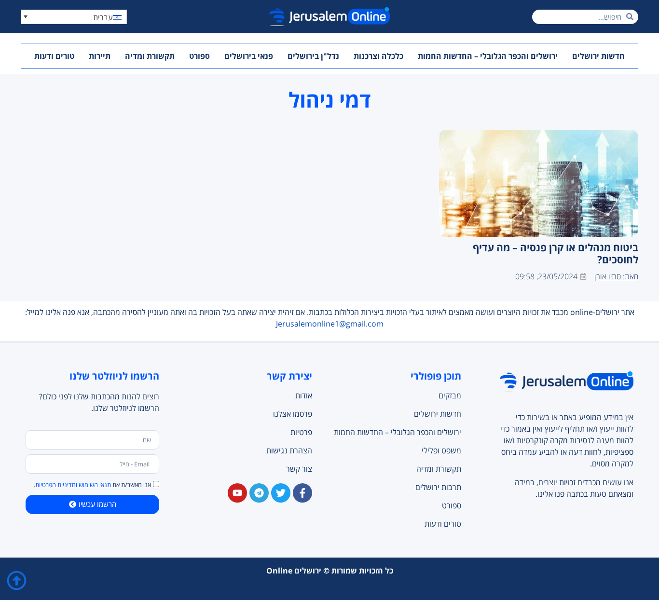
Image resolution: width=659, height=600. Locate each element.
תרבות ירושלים (438, 487)
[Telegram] (259, 493)
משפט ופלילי (441, 450)
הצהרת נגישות (289, 450)
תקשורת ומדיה (150, 56)
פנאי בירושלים (248, 56)
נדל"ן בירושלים (313, 56)
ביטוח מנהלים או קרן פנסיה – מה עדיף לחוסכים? (555, 253)
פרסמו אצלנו (292, 414)
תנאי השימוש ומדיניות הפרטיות (73, 484)
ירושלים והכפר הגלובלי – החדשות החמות (488, 56)
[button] (74, 17)
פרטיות (301, 432)
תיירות (99, 56)
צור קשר (299, 469)
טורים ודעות (54, 56)
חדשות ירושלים (598, 56)
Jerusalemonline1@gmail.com (330, 323)
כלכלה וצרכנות (378, 56)
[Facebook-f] (302, 493)
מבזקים (450, 395)
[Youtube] (237, 493)
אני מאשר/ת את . (92, 484)
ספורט (199, 56)
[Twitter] (280, 493)
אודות (303, 395)
